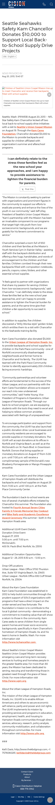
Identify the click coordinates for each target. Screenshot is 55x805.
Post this (29, 189)
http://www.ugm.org (14, 681)
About (27, 777)
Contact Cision (27, 772)
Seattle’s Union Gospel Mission (34, 127)
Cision (31, 801)
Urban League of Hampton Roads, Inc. (31, 342)
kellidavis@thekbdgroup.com (33, 753)
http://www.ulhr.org (32, 733)
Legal (13, 797)
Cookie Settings (39, 797)
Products (27, 774)
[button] (44, 4)
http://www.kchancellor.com (19, 642)
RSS (29, 797)
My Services (26, 780)
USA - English (9, 56)
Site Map (21, 797)
